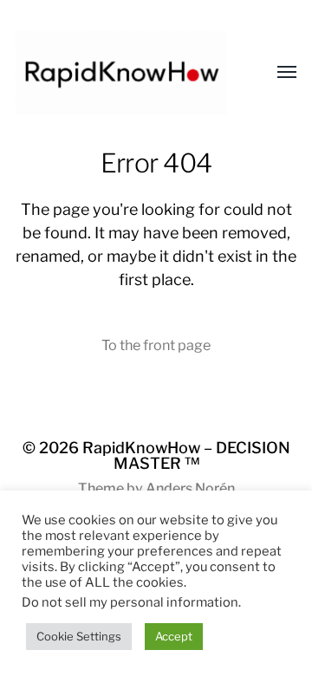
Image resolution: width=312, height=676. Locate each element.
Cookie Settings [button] (78, 636)
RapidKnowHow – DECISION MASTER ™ (186, 455)
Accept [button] (173, 636)
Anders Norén (190, 488)
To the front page (156, 345)
